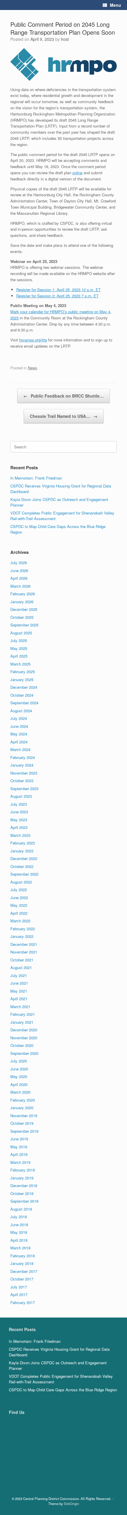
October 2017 (21, 1279)
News (32, 368)
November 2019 (23, 1115)
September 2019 (24, 1131)
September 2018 (24, 1201)
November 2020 (23, 1037)
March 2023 (20, 835)
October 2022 (21, 866)
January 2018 (21, 1263)
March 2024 (20, 749)
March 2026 (20, 586)
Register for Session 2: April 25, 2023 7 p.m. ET (57, 296)
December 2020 (23, 1030)
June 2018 (19, 1224)
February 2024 (22, 757)
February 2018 (22, 1255)
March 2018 (20, 1248)
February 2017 (22, 1302)
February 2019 (22, 1170)
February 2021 (22, 1014)
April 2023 (18, 827)
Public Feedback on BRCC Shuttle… (63, 396)
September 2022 (24, 874)
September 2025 (24, 625)
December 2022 (23, 858)
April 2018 (18, 1240)
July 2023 (18, 804)
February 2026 (22, 593)
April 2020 (18, 1084)
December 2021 (23, 944)
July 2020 (18, 1061)
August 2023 (21, 796)
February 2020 (22, 1100)
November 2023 (23, 773)
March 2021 (20, 1006)
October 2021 (21, 960)
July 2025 (18, 640)
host (65, 39)
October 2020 (21, 1045)
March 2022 (20, 921)
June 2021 (19, 983)
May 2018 (18, 1232)
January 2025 (21, 679)
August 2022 (21, 882)
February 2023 (22, 843)
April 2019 (18, 1154)
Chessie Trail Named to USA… (63, 416)
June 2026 (19, 570)
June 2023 (19, 812)
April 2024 (18, 742)
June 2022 (19, 897)
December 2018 (23, 1185)
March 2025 (20, 664)
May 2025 (18, 648)
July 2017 (18, 1287)
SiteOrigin (71, 1503)
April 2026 (18, 578)
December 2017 (23, 1271)
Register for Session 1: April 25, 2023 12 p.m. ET (58, 289)
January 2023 (21, 851)
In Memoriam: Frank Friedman (36, 478)
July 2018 (18, 1216)
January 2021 (21, 1022)
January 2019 (21, 1178)
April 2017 (18, 1294)
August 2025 (21, 633)
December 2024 (23, 687)
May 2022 (18, 905)
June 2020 (19, 1069)
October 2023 (21, 780)
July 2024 (18, 718)
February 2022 (22, 928)
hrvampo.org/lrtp (33, 340)
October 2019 (21, 1123)
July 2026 (18, 562)
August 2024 (21, 710)
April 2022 (18, 913)
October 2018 (21, 1193)
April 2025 (18, 656)
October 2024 (21, 695)
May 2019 (18, 1146)
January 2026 (21, 601)
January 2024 (21, 765)
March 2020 (20, 1092)
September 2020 (24, 1053)
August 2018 (21, 1209)
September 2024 (24, 702)
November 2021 (23, 952)
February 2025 (22, 671)
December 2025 (23, 609)
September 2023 (24, 788)
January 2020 (21, 1107)
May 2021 (18, 991)
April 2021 (18, 998)
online (77, 172)
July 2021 (18, 975)
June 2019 (19, 1139)
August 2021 (21, 967)
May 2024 (18, 734)
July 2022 (18, 889)
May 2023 (18, 819)
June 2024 (19, 726)
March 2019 (20, 1162)
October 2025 (21, 617)
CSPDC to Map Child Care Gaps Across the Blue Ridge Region (63, 1389)
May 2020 (18, 1076)
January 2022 (21, 936)
